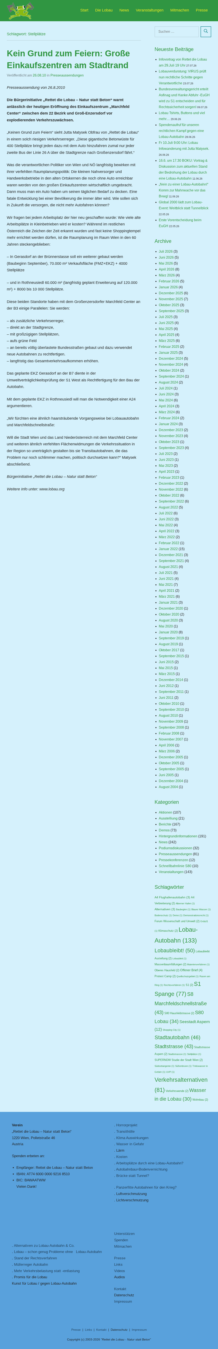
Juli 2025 (166, 317)
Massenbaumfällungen (170, 964)
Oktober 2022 (169, 495)
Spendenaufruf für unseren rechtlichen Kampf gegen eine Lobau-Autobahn (181, 131)
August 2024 (168, 382)
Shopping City (172, 1030)
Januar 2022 (168, 549)
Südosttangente (164, 1066)
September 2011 (171, 692)
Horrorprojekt (126, 1125)
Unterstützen (124, 1234)
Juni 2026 (166, 257)
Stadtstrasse (174, 1046)
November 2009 (171, 721)
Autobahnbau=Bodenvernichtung (141, 1169)
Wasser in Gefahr (130, 1144)
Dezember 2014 (171, 680)
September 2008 (171, 727)
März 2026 (167, 275)
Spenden (121, 1240)
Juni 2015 (166, 662)
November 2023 (171, 436)
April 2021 (166, 590)
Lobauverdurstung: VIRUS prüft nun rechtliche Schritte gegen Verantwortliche (182, 77)
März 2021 (167, 596)
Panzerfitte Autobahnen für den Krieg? (146, 1187)
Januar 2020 (168, 632)
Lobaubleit (179, 958)
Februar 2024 (169, 418)
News (124, 10)
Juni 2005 (166, 775)
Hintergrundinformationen (178, 836)
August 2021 (168, 567)
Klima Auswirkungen (132, 1138)
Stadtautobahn (177, 1037)
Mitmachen (179, 10)
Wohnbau (200, 1099)
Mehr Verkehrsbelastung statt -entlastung (47, 1271)
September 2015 (171, 656)
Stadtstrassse (177, 1054)
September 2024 (171, 376)
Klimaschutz (168, 930)
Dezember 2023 (171, 430)
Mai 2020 (166, 626)
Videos (119, 1271)
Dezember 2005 (171, 757)
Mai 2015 (166, 668)
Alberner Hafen (185, 903)
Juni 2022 (166, 519)
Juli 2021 (166, 573)
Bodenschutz (163, 915)
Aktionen (165, 812)
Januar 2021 (168, 602)
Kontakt (120, 1289)
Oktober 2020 (169, 614)
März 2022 (167, 537)
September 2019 (171, 638)
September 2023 (171, 448)
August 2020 (168, 620)
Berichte (165, 824)
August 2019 (168, 644)
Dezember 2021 (171, 555)
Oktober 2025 (169, 305)
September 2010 (171, 709)
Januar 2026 (168, 287)
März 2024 (167, 412)
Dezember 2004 (171, 781)
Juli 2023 (166, 454)
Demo (177, 915)
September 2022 (171, 501)
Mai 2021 (166, 584)
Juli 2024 (166, 388)
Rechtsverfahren (174, 985)
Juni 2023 (166, 459)
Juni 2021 (166, 578)
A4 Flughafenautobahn (172, 897)
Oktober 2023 (169, 442)
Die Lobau (104, 10)
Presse (202, 10)
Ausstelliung (168, 818)
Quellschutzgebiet (187, 976)
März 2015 (167, 674)
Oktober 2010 (169, 703)
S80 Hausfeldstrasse (179, 1013)
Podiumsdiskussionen (175, 848)
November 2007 (171, 739)
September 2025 (171, 311)
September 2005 (171, 769)
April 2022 (166, 531)
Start (84, 10)
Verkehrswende (177, 1091)
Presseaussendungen (67, 75)
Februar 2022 (169, 543)
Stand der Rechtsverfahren (35, 1258)
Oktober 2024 (169, 370)
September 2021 (171, 561)
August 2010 (168, 715)
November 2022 (171, 489)
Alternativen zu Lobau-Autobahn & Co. (44, 1246)
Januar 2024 (168, 424)
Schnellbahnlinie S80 (175, 866)
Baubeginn (183, 909)
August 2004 (168, 787)
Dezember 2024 (171, 358)
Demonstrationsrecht (196, 915)
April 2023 (166, 471)
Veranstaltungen (150, 10)
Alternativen (165, 909)
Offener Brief (191, 970)
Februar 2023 (169, 477)
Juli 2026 (166, 251)
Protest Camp (165, 976)
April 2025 (166, 335)
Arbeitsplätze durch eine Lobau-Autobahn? (149, 1163)
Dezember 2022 (171, 483)
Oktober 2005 (169, 763)
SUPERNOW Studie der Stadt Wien (179, 1060)
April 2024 (166, 406)
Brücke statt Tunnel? (132, 1176)
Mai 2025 (166, 329)
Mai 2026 (166, 263)
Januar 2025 (168, 352)
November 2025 (171, 299)
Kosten (121, 1157)
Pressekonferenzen (173, 860)
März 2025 (167, 341)
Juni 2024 (166, 394)
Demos (164, 830)
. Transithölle (124, 1132)
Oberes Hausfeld (167, 970)
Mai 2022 (166, 525)
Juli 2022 (166, 513)
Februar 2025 (169, 346)
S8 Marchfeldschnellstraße (181, 1003)
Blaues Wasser (201, 909)
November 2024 (171, 364)
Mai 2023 (166, 465)
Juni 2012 (166, 686)
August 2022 (168, 507)
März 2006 (167, 751)
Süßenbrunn (183, 1066)
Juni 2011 (166, 697)
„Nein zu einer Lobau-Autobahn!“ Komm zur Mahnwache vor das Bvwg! (183, 190)
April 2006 (166, 745)
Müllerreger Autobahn (31, 1265)
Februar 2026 (169, 281)
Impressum (123, 1301)
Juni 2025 (166, 323)
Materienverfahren (198, 964)
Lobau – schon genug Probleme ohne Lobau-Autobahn (58, 1252)
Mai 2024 (166, 400)
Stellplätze (194, 1054)
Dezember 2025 (171, 293)
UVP (170, 1072)
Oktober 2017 (169, 650)
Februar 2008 (169, 733)
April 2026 (166, 269)
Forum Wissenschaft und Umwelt (177, 921)
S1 (189, 985)
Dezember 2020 (171, 608)
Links (118, 1265)
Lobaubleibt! (175, 950)
